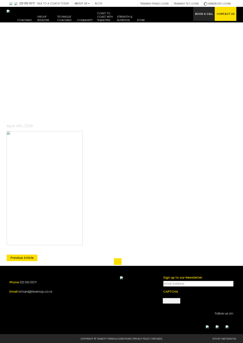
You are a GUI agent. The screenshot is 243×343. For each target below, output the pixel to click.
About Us (81, 3)
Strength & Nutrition (124, 18)
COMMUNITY (85, 20)
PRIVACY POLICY (142, 338)
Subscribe (171, 301)
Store (141, 20)
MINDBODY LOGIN (219, 4)
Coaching (24, 20)
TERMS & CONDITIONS (119, 338)
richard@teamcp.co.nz (35, 291)
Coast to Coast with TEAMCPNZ (105, 16)
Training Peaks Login (154, 4)
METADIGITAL (229, 338)
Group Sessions (43, 18)
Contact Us (225, 14)
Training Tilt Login (186, 4)
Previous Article (22, 258)
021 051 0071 (27, 3)
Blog (98, 3)
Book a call (204, 14)
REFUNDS (157, 338)
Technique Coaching (64, 18)
